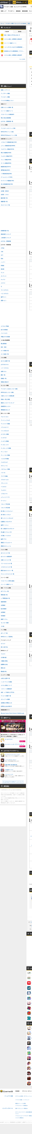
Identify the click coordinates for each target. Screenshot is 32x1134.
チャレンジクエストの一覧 (7, 574)
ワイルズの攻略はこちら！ (7, 100)
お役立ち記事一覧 (5, 678)
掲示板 (19, 31)
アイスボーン (11, 11)
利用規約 (17, 1091)
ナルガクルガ (4, 462)
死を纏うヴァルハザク (6, 532)
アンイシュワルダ (5, 420)
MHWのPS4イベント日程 (7, 132)
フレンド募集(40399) (6, 159)
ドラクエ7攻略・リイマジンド (22, 1100)
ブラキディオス (5, 479)
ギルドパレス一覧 (5, 205)
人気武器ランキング (6, 237)
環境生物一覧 (4, 595)
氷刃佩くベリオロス (6, 535)
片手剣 (2, 248)
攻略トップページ (5, 90)
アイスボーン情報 (5, 97)
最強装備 (18, 11)
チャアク (3, 279)
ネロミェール (4, 465)
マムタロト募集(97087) (6, 156)
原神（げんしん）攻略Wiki (21, 1108)
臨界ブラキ (3, 539)
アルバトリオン (5, 416)
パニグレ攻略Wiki (19, 1118)
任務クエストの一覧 (6, 560)
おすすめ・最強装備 (6, 241)
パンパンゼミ (4, 333)
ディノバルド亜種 (5, 455)
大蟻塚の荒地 (4, 661)
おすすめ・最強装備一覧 (7, 121)
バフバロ (3, 472)
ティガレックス (5, 444)
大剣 (2, 251)
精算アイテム (4, 619)
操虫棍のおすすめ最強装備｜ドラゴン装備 (14, 51)
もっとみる (22, 59)
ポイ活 (9, 2)
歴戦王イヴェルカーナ (6, 542)
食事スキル (3, 371)
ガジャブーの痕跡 (5, 699)
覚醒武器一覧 (4, 201)
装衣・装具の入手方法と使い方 (12, 35)
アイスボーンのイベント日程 (8, 128)
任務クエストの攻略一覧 (7, 107)
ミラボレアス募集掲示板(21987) (9, 142)
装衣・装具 (3, 347)
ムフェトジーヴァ (5, 497)
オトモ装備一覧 (5, 350)
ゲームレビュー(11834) (6, 177)
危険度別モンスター (6, 406)
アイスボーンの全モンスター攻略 (9, 389)
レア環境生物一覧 (5, 598)
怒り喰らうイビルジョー (7, 511)
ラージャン (3, 500)
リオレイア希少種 (5, 504)
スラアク (3, 283)
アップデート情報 (5, 93)
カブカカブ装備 (5, 326)
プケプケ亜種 (4, 476)
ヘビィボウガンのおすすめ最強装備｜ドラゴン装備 (15, 47)
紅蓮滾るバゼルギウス (6, 521)
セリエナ (3, 643)
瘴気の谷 (3, 668)
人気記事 (7, 31)
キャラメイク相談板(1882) (7, 180)
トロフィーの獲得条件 (6, 689)
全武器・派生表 (5, 191)
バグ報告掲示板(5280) (6, 173)
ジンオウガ (3, 437)
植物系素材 (3, 602)
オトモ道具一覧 (5, 354)
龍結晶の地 (3, 671)
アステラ (3, 654)
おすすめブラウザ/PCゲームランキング (14, 782)
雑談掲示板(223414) (6, 166)
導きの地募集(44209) (6, 152)
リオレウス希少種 (5, 507)
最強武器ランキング (6, 234)
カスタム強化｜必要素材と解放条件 (13, 39)
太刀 (2, 255)
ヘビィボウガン (5, 293)
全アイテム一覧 (5, 591)
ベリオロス (3, 486)
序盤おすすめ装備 (5, 336)
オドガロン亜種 (5, 434)
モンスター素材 (5, 622)
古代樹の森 (3, 657)
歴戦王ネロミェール (6, 546)
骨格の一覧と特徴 (5, 399)
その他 (2, 626)
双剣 (2, 258)
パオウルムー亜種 (5, 469)
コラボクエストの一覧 (6, 567)
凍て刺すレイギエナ (6, 514)
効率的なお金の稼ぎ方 (6, 706)
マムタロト (3, 490)
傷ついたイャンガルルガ (7, 518)
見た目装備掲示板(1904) (7, 184)
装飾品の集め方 (5, 382)
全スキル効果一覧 (5, 361)
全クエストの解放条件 (6, 556)
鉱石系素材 (3, 609)
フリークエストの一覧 (6, 563)
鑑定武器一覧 (4, 198)
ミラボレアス (4, 493)
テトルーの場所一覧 (6, 696)
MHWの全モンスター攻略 (7, 392)
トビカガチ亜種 (5, 458)
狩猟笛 (2, 265)
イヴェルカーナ (5, 427)
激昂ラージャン (5, 525)
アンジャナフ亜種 (5, 423)
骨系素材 (3, 615)
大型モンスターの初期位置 (7, 396)
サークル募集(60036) (6, 163)
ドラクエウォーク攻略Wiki (21, 1105)
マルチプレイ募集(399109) (7, 149)
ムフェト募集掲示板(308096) (8, 145)
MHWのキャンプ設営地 (6, 636)
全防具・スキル (5, 194)
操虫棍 (2, 269)
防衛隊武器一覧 (5, 230)
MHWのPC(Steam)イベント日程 (9, 135)
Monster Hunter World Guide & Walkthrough (12, 713)
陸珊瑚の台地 (4, 664)
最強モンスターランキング (7, 403)
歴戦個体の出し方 (5, 410)
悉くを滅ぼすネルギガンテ (7, 528)
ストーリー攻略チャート (10, 43)
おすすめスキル (5, 364)
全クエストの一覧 (5, 553)
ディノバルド (4, 451)
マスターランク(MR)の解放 (7, 581)
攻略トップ (3, 11)
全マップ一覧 (4, 633)
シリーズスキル (5, 368)
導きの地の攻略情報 (6, 118)
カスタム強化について (6, 685)
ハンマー (3, 262)
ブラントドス (4, 483)
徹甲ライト (3, 297)
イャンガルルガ (5, 430)
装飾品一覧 (3, 378)
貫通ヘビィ (3, 300)
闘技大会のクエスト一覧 (7, 570)
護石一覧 (3, 375)
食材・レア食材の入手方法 (7, 692)
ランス (2, 272)
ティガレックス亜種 (6, 448)
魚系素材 (3, 612)
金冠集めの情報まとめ (6, 703)
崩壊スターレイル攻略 (20, 1103)
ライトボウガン (5, 290)
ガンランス (3, 276)
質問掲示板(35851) (5, 170)
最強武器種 (25, 11)
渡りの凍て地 (4, 647)
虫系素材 (3, 605)
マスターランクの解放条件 (7, 114)
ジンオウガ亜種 (5, 441)
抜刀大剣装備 (4, 329)
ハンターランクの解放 (6, 682)
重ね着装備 (3, 343)
